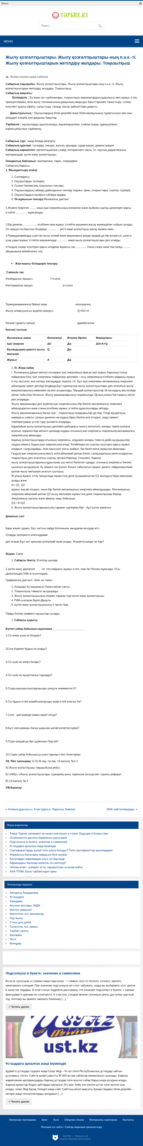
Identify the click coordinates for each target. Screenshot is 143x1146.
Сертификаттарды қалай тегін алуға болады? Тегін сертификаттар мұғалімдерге (61, 850)
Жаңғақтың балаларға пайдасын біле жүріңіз (38, 854)
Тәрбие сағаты (19, 930)
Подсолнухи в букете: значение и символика (38, 841)
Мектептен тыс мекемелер (27, 913)
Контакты (128, 1120)
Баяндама (16, 901)
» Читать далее (19, 1006)
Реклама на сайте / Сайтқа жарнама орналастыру (71, 1127)
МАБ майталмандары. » (122, 809)
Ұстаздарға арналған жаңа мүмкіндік (33, 846)
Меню (5, 3)
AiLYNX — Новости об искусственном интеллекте (75, 1137)
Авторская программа (22, 1120)
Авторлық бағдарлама (24, 892)
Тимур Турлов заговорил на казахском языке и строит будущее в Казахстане (59, 833)
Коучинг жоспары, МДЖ (25, 905)
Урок (44, 1120)
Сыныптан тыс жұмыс (24, 926)
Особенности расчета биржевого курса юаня (38, 837)
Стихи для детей (20, 922)
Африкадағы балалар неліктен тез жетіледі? (38, 862)
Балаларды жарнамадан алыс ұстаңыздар (37, 858)
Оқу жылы (16, 918)
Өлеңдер (15, 943)
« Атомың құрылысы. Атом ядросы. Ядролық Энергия (40, 809)
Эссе (13, 939)
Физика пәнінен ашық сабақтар (29, 76)
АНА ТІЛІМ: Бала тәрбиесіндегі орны (33, 871)
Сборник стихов (74, 1120)
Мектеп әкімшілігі (21, 909)
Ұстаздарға (17, 897)
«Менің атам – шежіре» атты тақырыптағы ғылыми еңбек (46, 867)
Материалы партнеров (103, 1120)
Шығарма (16, 934)
